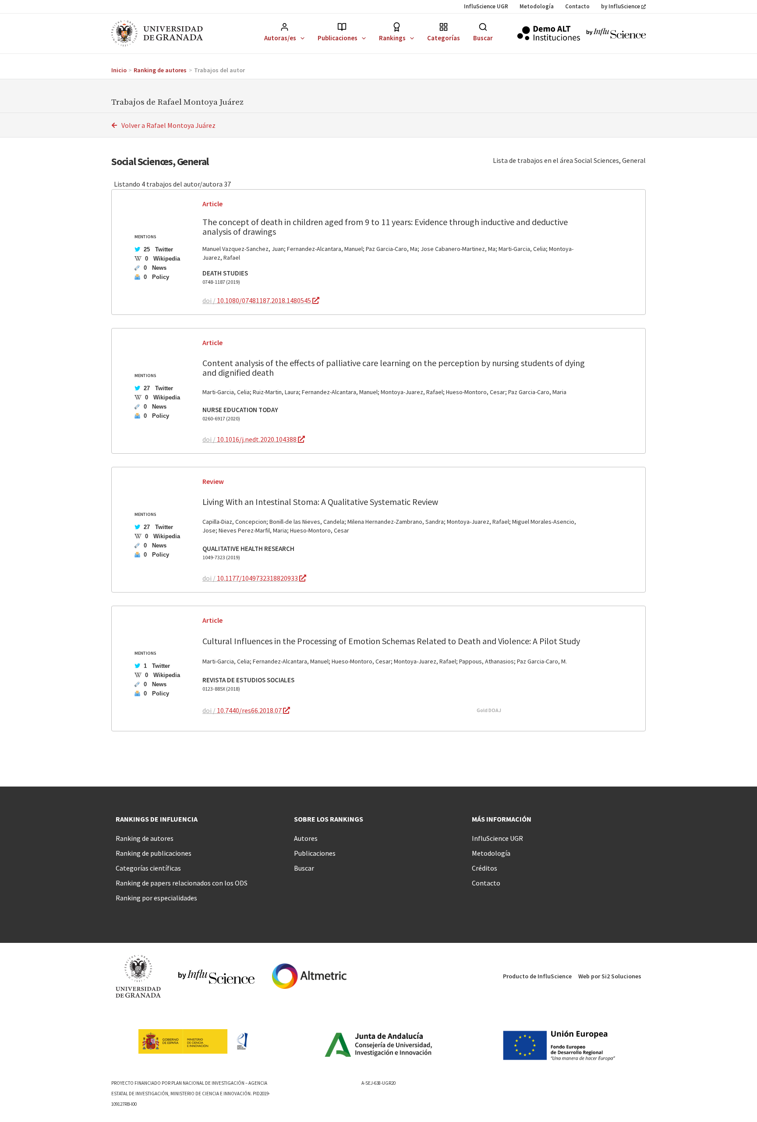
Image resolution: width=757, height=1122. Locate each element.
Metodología (537, 6)
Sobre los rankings (328, 819)
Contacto (577, 6)
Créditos (484, 868)
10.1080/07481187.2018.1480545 (264, 300)
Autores (306, 838)
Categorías (443, 38)
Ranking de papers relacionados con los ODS (182, 883)
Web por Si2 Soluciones (609, 976)
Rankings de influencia (157, 819)
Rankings (392, 38)
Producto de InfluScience (537, 976)
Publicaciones (337, 38)
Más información (501, 819)
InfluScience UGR (486, 6)
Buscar (483, 38)
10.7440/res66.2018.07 (250, 710)
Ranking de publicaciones (153, 853)
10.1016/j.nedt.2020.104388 (257, 439)
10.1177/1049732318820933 (258, 578)
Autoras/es (280, 38)
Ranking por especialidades (156, 897)
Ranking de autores (144, 838)
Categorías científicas (148, 868)
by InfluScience (620, 6)
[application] (300, 38)
